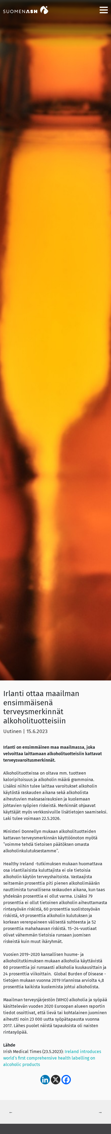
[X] (55, 1079)
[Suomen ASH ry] (30, 9)
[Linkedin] (45, 1079)
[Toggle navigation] (101, 10)
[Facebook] (66, 1079)
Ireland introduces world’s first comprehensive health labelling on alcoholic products (52, 1058)
